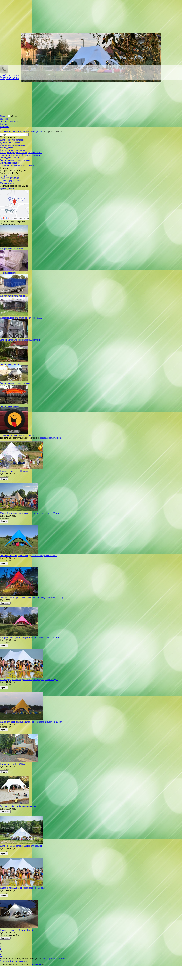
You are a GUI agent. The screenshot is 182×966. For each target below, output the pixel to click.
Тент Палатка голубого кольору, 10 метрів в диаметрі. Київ (28, 555)
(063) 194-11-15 (9, 75)
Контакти (4, 126)
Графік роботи (7, 188)
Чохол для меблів (8, 147)
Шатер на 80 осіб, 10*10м (12, 764)
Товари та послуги (9, 121)
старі (55, 438)
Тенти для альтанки (9, 157)
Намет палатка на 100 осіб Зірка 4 (16, 930)
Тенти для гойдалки (9, 163)
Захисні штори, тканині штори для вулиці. (20, 155)
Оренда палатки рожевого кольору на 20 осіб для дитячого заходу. (32, 597)
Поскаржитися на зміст (54, 958)
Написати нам (7, 183)
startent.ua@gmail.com (10, 180)
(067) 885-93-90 (9, 78)
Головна (4, 119)
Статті (3, 129)
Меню (14, 116)
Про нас (4, 124)
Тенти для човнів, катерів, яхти (15, 160)
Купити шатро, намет (10, 142)
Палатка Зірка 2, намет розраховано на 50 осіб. (22, 888)
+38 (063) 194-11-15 (9, 175)
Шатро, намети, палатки (12, 140)
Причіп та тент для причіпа (13, 150)
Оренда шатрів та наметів (12, 145)
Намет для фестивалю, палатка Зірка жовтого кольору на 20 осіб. (31, 722)
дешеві (43, 438)
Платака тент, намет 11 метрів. (15, 471)
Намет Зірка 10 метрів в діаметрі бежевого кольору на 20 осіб (29, 513)
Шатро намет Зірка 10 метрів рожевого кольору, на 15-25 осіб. (30, 637)
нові (59, 438)
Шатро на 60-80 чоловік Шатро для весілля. (21, 846)
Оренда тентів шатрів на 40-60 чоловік (19, 806)
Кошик (3, 116)
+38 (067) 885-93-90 (9, 178)
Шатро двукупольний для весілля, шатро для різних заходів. (29, 679)
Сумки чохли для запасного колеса (17, 165)
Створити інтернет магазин (13, 961)
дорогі (49, 438)
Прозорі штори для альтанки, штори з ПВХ (21, 152)
